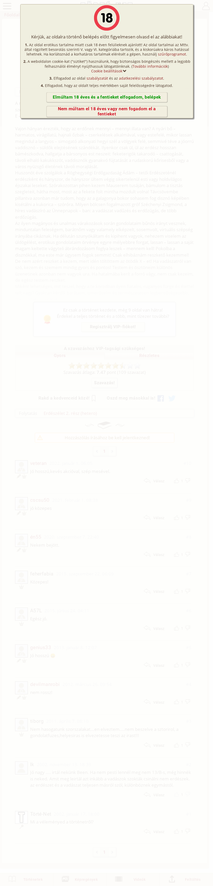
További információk (150, 66)
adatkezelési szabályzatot (141, 78)
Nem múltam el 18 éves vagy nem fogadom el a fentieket (107, 111)
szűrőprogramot (172, 54)
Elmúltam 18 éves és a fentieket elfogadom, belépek (107, 97)
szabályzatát (97, 78)
